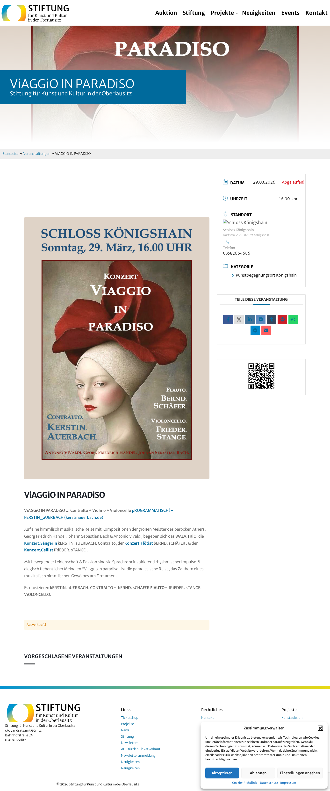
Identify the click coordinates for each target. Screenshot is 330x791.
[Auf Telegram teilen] (255, 330)
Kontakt (316, 12)
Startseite (10, 153)
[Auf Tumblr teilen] (271, 319)
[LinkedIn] (250, 319)
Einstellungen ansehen (300, 773)
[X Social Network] (239, 319)
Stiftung (194, 12)
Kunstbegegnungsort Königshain (266, 275)
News (125, 730)
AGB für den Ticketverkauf (140, 749)
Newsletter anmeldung (138, 756)
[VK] (260, 319)
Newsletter (129, 743)
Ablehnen (258, 773)
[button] (320, 728)
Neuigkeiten (258, 12)
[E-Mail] (266, 330)
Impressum (288, 782)
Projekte (222, 12)
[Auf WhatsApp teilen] (293, 319)
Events (290, 12)
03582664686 (236, 253)
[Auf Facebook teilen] (228, 319)
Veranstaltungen (36, 153)
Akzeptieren (222, 773)
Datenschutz (269, 782)
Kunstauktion (291, 718)
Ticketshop (129, 718)
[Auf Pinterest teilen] (282, 319)
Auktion (166, 12)
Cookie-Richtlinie (245, 782)
